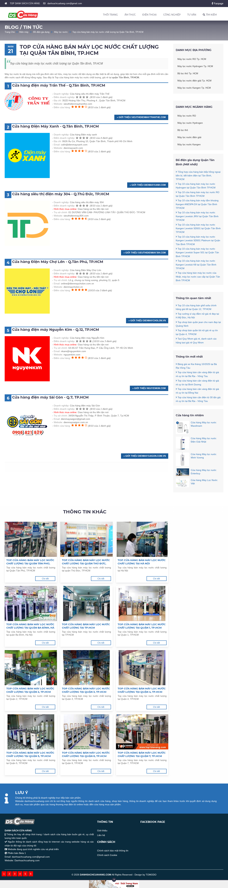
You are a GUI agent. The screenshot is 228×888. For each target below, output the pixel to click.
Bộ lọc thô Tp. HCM (187, 73)
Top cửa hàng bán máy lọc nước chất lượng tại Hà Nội (142, 562)
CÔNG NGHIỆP (172, 14)
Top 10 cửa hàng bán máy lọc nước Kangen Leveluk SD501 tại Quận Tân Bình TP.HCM (198, 228)
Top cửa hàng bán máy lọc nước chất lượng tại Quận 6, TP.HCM (86, 754)
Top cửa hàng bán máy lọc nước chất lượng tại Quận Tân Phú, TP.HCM (30, 562)
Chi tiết (45, 578)
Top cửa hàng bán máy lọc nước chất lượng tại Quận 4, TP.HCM (142, 690)
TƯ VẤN (191, 14)
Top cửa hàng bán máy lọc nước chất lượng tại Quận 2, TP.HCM (30, 690)
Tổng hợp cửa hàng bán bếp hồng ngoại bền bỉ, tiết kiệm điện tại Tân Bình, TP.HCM (198, 176)
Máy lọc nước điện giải (189, 137)
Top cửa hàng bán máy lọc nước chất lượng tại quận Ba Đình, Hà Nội (30, 626)
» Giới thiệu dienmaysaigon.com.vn (145, 456)
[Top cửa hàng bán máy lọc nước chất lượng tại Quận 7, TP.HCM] (142, 731)
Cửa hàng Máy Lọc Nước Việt (204, 482)
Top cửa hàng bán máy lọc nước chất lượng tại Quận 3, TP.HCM (86, 690)
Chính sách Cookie (107, 855)
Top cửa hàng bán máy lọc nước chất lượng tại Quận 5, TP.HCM (30, 754)
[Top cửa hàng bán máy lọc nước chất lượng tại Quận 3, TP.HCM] (86, 667)
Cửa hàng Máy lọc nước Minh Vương (203, 456)
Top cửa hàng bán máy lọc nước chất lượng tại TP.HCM (86, 626)
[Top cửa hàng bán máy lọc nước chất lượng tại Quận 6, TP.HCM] (86, 731)
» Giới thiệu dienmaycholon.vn (147, 320)
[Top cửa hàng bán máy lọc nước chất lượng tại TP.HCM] (86, 603)
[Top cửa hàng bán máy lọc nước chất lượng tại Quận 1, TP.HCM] (142, 603)
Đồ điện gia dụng (41, 32)
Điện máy (24, 32)
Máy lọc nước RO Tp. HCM (191, 59)
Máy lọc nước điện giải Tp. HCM (194, 80)
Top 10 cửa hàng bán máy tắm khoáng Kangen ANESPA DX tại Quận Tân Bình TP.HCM (197, 204)
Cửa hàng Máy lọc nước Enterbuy (203, 472)
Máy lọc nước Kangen (189, 144)
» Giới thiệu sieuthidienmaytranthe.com (141, 117)
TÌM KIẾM (211, 14)
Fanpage (218, 3)
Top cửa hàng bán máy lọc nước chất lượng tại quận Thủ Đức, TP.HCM (86, 562)
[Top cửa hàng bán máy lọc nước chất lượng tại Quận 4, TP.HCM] (142, 667)
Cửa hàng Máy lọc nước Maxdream (203, 424)
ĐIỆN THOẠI (149, 14)
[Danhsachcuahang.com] (23, 15)
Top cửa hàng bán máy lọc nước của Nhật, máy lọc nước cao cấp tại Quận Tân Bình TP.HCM (198, 276)
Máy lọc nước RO (186, 115)
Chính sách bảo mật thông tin (112, 850)
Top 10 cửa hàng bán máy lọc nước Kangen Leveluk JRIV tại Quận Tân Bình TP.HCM (197, 216)
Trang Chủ (10, 32)
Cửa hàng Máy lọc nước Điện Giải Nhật (203, 440)
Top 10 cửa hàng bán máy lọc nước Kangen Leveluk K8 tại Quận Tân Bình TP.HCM (196, 264)
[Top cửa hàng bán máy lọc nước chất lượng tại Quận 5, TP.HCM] (31, 731)
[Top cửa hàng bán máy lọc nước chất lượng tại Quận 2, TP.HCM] (31, 667)
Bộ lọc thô (182, 130)
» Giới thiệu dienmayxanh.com (148, 185)
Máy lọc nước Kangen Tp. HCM (194, 87)
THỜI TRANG (110, 14)
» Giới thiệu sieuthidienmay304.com (145, 252)
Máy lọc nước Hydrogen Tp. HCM (195, 66)
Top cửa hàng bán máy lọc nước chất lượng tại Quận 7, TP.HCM (142, 754)
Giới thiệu (102, 830)
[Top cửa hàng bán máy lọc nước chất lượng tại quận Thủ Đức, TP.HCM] (86, 539)
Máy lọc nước (61, 32)
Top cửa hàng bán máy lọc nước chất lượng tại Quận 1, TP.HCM (142, 626)
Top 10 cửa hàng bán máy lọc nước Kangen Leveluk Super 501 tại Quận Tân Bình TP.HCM (197, 252)
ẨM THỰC (130, 14)
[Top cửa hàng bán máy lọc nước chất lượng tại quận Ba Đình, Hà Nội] (31, 603)
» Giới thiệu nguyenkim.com (149, 388)
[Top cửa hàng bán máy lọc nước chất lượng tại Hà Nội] (142, 539)
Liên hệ (101, 835)
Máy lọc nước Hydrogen (190, 123)
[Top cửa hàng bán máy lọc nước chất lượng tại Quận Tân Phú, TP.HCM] (31, 539)
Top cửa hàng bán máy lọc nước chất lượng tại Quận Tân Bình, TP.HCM (107, 32)
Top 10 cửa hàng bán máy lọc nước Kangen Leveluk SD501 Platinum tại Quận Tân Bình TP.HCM (198, 240)
